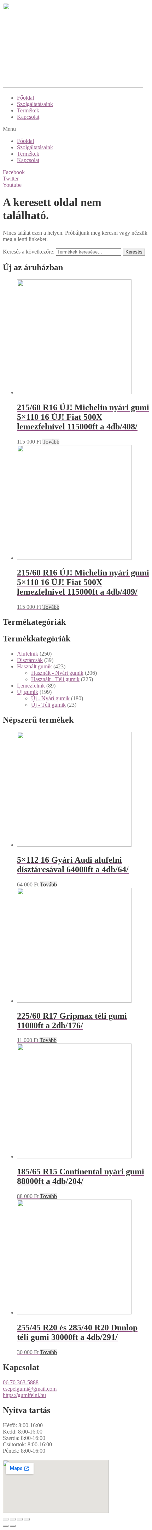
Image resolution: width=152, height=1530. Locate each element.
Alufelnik (27, 654)
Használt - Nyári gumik (57, 673)
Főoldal (25, 98)
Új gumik (27, 692)
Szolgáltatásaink (35, 104)
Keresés (133, 252)
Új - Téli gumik (48, 705)
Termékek (28, 110)
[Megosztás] (13, 1519)
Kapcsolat (28, 117)
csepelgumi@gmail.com (30, 1389)
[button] (76, 129)
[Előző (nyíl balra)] (5, 1526)
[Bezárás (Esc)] (5, 1519)
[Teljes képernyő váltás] (20, 1519)
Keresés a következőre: (28, 252)
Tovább (50, 442)
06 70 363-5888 (21, 1382)
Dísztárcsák (30, 660)
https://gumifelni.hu (24, 1395)
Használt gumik (34, 666)
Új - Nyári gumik (50, 698)
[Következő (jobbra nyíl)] (13, 1526)
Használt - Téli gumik (55, 679)
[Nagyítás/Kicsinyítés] (27, 1519)
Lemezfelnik (31, 686)
